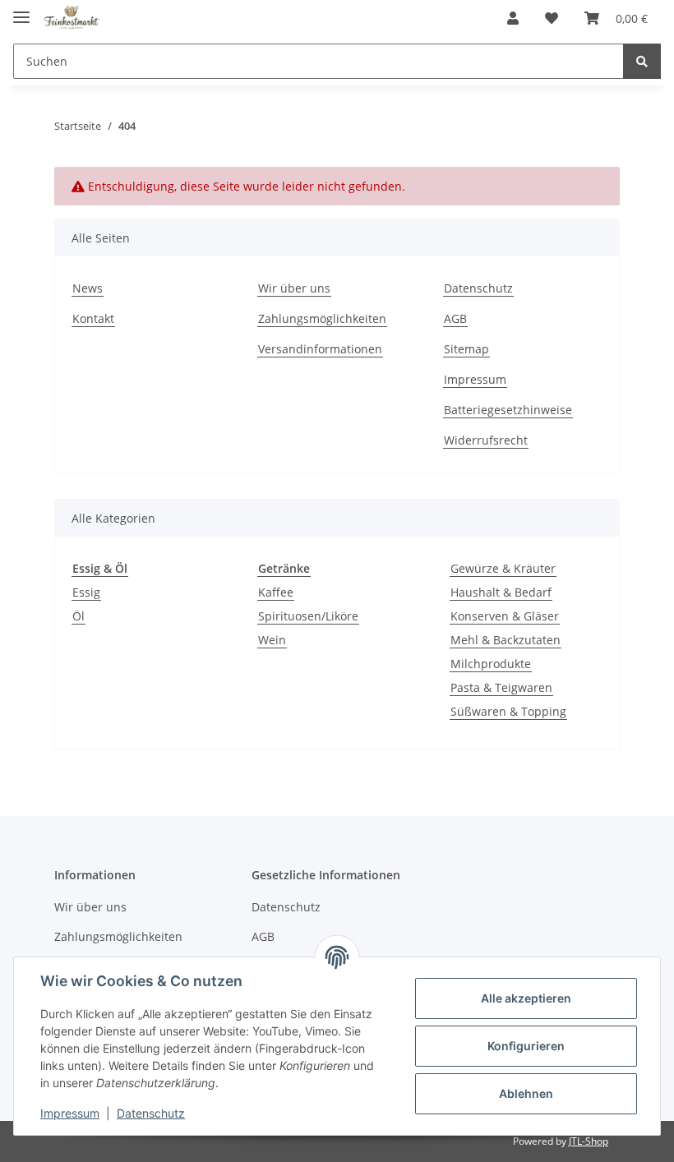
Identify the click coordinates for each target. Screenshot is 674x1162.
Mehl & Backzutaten (505, 640)
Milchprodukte (490, 663)
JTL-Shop (588, 1141)
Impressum (475, 379)
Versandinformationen (320, 349)
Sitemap (466, 349)
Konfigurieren (526, 1046)
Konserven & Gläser (504, 616)
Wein (272, 640)
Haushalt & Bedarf (501, 592)
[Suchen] (642, 61)
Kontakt (93, 318)
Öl (78, 616)
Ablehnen (526, 1093)
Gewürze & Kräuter (503, 568)
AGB (455, 318)
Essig (86, 592)
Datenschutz (478, 288)
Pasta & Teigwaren (501, 687)
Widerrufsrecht (486, 440)
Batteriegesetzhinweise (508, 409)
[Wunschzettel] (551, 18)
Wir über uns (294, 288)
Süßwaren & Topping (508, 711)
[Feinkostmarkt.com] (72, 18)
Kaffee (275, 592)
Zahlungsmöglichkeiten (322, 318)
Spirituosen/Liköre (308, 616)
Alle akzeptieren (526, 998)
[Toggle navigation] (21, 10)
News (87, 288)
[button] (513, 18)
